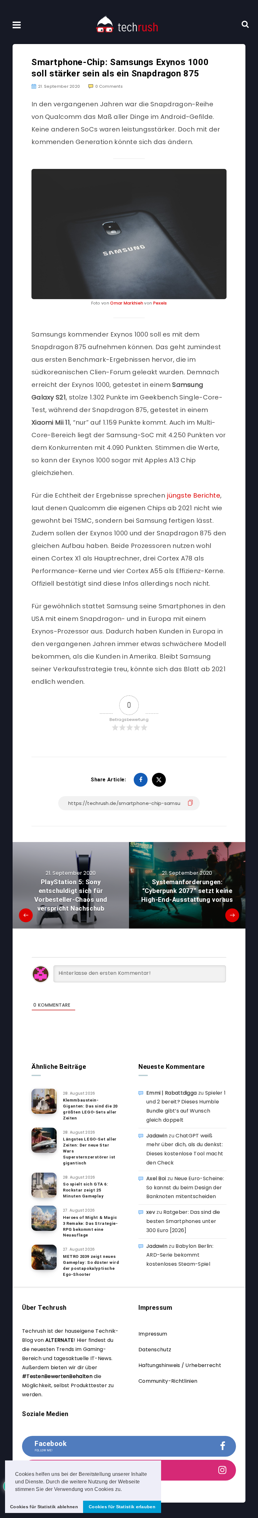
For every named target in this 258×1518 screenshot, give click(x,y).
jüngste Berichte (192, 495)
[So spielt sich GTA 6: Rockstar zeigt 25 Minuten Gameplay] (44, 1185)
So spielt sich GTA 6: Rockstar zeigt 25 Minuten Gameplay (85, 1190)
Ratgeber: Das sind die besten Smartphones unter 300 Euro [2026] (183, 1221)
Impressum (152, 1333)
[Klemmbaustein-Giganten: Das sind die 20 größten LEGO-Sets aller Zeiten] (44, 1101)
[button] (124, 1490)
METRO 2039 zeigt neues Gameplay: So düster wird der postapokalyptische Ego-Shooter (91, 1265)
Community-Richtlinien (167, 1381)
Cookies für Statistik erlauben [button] (122, 1506)
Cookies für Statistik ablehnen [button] (44, 1506)
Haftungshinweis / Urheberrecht (179, 1365)
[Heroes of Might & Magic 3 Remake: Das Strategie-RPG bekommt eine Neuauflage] (44, 1218)
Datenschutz (154, 1349)
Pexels (160, 303)
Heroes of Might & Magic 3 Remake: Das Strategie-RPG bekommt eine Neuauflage (90, 1226)
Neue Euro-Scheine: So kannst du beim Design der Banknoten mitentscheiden (185, 1187)
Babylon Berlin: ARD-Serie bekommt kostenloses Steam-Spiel (179, 1255)
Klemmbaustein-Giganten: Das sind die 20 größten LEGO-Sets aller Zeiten (90, 1109)
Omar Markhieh (126, 303)
